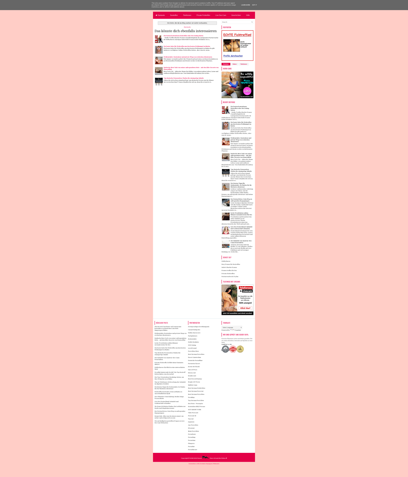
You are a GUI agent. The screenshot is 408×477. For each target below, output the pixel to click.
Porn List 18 (192, 416)
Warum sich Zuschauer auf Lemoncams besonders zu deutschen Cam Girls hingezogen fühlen (168, 328)
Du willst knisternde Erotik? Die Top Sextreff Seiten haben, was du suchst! (170, 373)
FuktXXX (191, 422)
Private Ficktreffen (203, 15)
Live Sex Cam (220, 15)
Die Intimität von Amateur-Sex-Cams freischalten (241, 241)
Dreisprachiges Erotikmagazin (198, 326)
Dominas (226, 64)
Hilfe (248, 15)
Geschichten (236, 15)
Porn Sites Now (193, 351)
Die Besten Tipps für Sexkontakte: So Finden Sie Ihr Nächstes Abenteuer (241, 185)
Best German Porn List (195, 391)
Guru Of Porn (192, 370)
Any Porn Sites (193, 425)
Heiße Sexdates (193, 342)
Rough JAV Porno (194, 382)
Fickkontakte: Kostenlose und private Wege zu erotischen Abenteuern (188, 57)
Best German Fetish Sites (196, 388)
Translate (237, 330)
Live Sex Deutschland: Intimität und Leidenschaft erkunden (241, 227)
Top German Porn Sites (196, 400)
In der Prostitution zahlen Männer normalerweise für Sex (241, 214)
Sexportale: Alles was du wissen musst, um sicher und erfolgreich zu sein (169, 417)
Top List (191, 419)
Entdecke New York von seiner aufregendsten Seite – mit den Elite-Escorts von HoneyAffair (241, 155)
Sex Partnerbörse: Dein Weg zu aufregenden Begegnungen (241, 200)
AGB (198, 463)
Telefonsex (187, 15)
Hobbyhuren (226, 261)
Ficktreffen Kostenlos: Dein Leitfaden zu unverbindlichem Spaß (168, 392)
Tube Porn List (193, 412)
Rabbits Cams (192, 385)
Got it (254, 5)
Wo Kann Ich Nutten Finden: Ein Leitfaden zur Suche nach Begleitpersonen (170, 407)
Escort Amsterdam (194, 357)
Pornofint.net (192, 449)
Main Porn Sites (193, 431)
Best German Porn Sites (196, 354)
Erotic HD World (193, 366)
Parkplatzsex (192, 336)
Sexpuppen (209, 463)
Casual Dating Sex (194, 330)
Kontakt (202, 463)
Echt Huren (198, 458)
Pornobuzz (192, 434)
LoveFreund (192, 348)
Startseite (161, 15)
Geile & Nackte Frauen (229, 267)
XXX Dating (192, 345)
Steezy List (192, 373)
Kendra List (192, 376)
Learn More (245, 5)
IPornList (191, 428)
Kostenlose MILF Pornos (196, 406)
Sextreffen (174, 15)
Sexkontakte (192, 339)
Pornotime (191, 440)
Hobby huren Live (194, 333)
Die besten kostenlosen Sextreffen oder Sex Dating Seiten (183, 35)
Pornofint (191, 446)
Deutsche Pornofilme (195, 360)
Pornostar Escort (194, 363)
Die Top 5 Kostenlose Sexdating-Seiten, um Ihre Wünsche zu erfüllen (169, 378)
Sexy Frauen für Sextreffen (231, 264)
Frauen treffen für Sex (229, 270)
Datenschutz (192, 463)
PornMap (191, 397)
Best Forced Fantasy (195, 379)
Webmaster (216, 463)
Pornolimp (191, 437)
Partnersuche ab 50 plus (230, 276)
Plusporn (191, 443)
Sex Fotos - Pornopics (195, 403)
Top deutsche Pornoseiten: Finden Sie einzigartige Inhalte (184, 78)
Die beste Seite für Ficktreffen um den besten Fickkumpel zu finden (187, 46)
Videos (234, 64)
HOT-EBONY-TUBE (194, 409)
